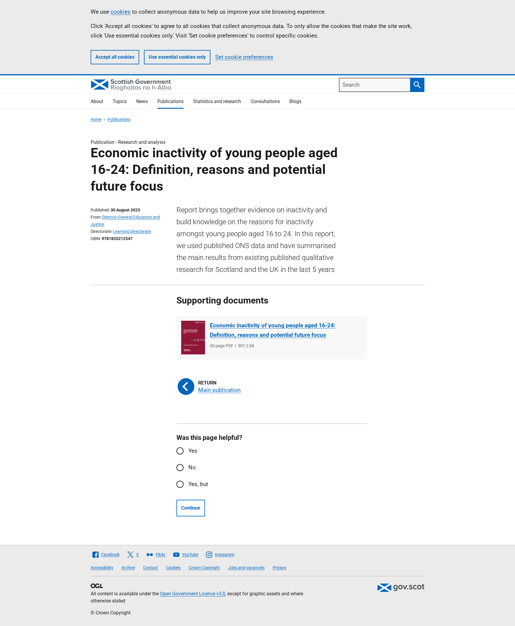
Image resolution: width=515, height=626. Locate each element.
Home (96, 119)
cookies (121, 11)
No (192, 467)
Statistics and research (217, 101)
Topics (120, 101)
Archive (128, 567)
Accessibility (102, 567)
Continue (190, 508)
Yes (192, 450)
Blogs (295, 101)
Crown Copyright (204, 567)
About (97, 101)
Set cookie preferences (244, 57)
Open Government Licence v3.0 (192, 594)
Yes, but (198, 484)
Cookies (173, 567)
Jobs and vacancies (246, 567)
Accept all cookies (114, 57)
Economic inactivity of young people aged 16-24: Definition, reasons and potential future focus (272, 330)
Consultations (265, 101)
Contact (150, 567)
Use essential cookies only (177, 57)
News (142, 101)
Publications (170, 101)
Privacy (279, 567)
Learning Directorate (132, 231)
